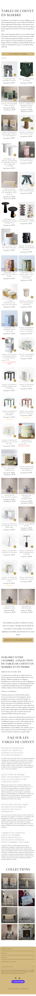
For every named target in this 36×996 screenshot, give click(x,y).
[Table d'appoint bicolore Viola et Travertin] (9, 123)
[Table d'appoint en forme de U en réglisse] (9, 515)
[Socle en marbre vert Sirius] (9, 94)
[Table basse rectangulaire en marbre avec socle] (9, 180)
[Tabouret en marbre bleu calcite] (9, 318)
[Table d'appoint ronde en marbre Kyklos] (26, 237)
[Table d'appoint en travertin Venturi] (26, 292)
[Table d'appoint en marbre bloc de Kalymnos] (9, 345)
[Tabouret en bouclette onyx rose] (9, 263)
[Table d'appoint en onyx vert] (26, 123)
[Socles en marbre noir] (9, 597)
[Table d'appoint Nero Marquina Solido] (26, 541)
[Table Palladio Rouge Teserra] (26, 402)
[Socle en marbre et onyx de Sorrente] (9, 457)
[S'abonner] (34, 966)
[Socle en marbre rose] (26, 515)
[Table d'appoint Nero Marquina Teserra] (9, 375)
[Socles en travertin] (26, 597)
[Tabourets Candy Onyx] (26, 431)
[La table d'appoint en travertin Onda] (9, 292)
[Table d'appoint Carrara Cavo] (26, 568)
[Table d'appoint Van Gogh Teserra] (9, 402)
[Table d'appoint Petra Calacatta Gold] (9, 568)
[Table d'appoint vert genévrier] (26, 180)
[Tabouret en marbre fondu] (9, 69)
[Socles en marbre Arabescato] (26, 486)
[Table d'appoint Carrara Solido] (9, 541)
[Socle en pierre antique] (26, 69)
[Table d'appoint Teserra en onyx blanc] (9, 431)
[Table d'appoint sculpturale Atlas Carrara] (26, 318)
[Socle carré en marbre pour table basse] (26, 94)
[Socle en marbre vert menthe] (26, 345)
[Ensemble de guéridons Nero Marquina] (9, 210)
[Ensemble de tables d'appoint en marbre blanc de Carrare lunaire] (9, 150)
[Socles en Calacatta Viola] (9, 486)
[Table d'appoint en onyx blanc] (9, 237)
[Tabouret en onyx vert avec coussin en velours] (26, 263)
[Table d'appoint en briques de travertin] (26, 457)
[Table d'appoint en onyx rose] (26, 150)
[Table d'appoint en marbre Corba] (26, 210)
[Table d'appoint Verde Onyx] (26, 375)
